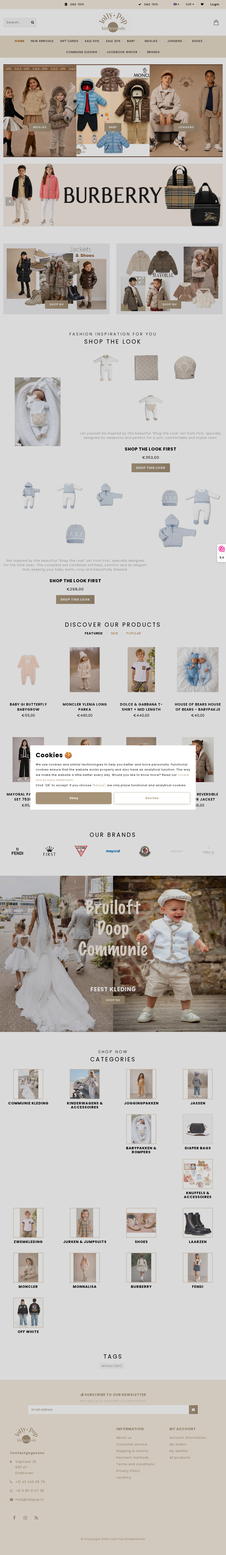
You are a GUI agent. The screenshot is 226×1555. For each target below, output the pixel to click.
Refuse (99, 785)
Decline (152, 798)
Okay (73, 798)
